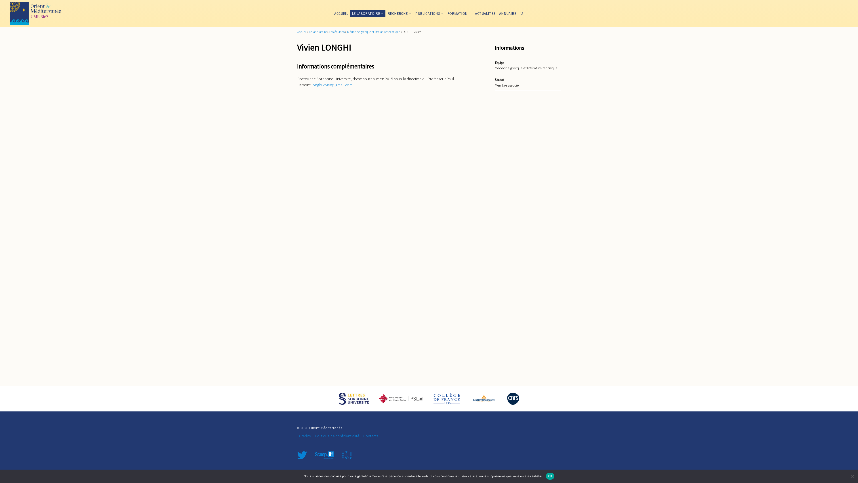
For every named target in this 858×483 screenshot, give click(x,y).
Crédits (305, 436)
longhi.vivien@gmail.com (331, 84)
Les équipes (337, 32)
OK (550, 476)
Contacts (370, 436)
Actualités (485, 13)
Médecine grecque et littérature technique (373, 32)
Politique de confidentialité (337, 436)
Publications (427, 13)
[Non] (852, 476)
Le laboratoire (366, 13)
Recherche (398, 13)
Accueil (341, 13)
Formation (458, 13)
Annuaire (507, 13)
